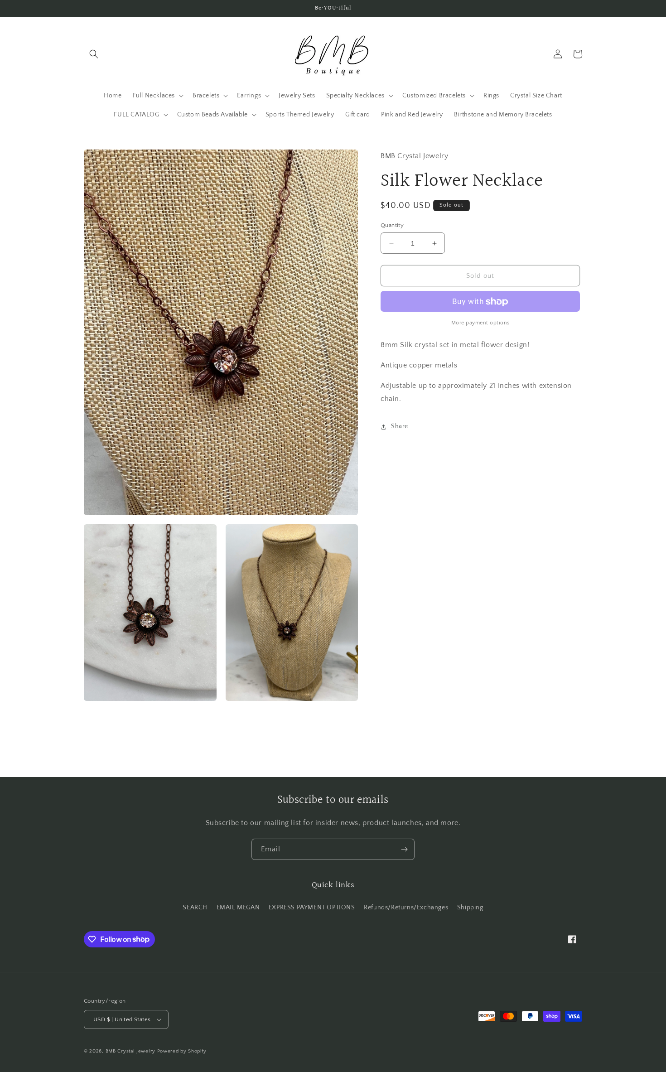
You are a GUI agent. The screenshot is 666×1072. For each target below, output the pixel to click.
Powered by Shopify (182, 1051)
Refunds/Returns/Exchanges (406, 907)
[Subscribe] (404, 849)
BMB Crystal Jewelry (131, 1051)
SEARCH (195, 907)
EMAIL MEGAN (238, 907)
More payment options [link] (480, 323)
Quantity (392, 225)
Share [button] (399, 426)
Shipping (470, 907)
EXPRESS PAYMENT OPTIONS (312, 907)
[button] (94, 54)
